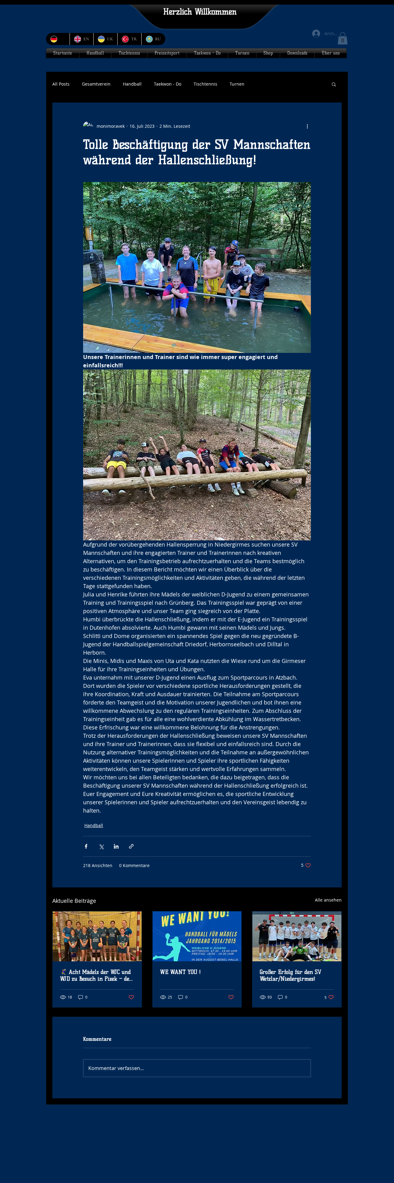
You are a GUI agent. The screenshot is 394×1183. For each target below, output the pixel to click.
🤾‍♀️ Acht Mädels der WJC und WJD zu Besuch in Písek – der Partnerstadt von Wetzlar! (96, 975)
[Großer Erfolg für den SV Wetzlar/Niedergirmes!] (296, 936)
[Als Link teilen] (131, 846)
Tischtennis (205, 84)
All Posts (61, 84)
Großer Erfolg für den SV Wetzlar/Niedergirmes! (290, 975)
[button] (342, 38)
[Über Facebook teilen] (86, 846)
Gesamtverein (96, 84)
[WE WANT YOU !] (197, 936)
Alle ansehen (328, 900)
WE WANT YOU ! (180, 972)
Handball (132, 84)
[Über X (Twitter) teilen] (101, 846)
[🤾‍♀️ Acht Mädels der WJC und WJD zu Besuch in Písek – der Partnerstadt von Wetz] (97, 936)
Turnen (237, 84)
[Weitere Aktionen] (307, 126)
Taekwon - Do (167, 84)
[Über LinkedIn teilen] (116, 846)
